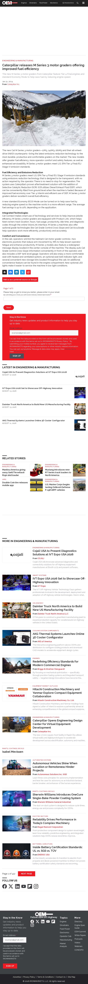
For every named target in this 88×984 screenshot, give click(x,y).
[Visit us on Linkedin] (17, 886)
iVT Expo (42, 586)
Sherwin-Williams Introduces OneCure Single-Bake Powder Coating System (58, 796)
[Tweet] (22, 272)
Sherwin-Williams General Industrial (54, 802)
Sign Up (17, 356)
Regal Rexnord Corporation (50, 827)
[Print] (4, 272)
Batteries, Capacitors (42, 844)
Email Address (16, 328)
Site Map (71, 977)
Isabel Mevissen (12, 751)
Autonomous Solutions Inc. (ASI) (52, 774)
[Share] (10, 272)
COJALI (41, 558)
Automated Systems (42, 760)
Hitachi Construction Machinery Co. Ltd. (56, 700)
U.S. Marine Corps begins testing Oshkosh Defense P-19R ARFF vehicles (57, 487)
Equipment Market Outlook (45, 686)
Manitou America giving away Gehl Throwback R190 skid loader (13, 472)
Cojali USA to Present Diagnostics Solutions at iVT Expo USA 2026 (34, 372)
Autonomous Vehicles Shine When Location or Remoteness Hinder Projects (55, 767)
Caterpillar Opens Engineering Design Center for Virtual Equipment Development (57, 724)
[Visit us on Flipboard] (30, 886)
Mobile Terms (70, 349)
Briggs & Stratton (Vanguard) (51, 669)
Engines (36, 658)
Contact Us (61, 977)
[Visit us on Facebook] (4, 886)
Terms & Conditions (45, 977)
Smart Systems (39, 575)
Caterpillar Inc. (13, 84)
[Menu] (83, 3)
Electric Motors (40, 816)
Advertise (17, 977)
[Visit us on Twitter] (11, 886)
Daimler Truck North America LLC (53, 614)
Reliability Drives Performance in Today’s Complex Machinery (54, 821)
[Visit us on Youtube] (23, 886)
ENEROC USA (44, 855)
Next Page (26, 874)
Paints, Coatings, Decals (13, 748)
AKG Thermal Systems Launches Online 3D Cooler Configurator (33, 420)
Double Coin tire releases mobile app (15, 483)
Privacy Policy (20, 351)
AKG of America (45, 641)
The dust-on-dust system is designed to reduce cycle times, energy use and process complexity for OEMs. (59, 806)
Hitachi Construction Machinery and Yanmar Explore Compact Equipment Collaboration (57, 693)
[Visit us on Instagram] (36, 886)
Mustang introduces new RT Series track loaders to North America (58, 472)
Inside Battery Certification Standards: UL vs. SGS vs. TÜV (57, 849)
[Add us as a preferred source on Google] (28, 272)
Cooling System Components (46, 630)
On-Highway (38, 603)
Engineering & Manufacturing (17, 61)
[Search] (77, 3)
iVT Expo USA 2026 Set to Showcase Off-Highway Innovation (32, 388)
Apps (4, 479)
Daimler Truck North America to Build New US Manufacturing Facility (36, 404)
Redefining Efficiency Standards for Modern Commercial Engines (55, 663)
